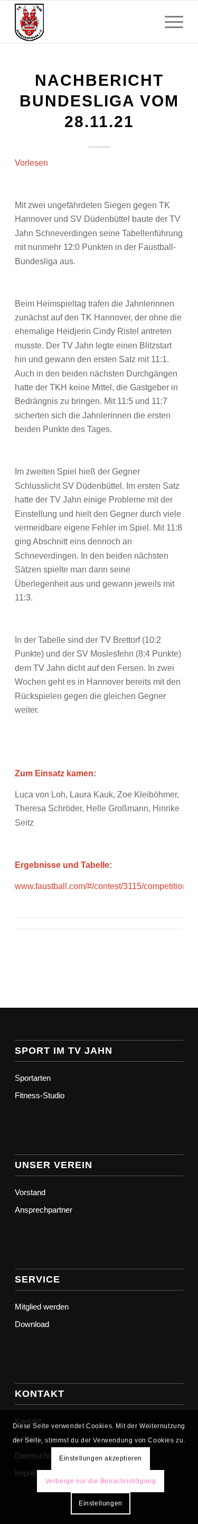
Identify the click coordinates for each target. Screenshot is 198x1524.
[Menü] (168, 22)
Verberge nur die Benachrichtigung (100, 1481)
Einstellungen (100, 1503)
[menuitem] (168, 22)
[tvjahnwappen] (82, 22)
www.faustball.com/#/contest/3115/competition (101, 886)
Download (32, 1324)
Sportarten (33, 1077)
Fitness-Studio (39, 1095)
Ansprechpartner (43, 1209)
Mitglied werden (42, 1306)
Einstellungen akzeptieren (100, 1458)
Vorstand (30, 1192)
